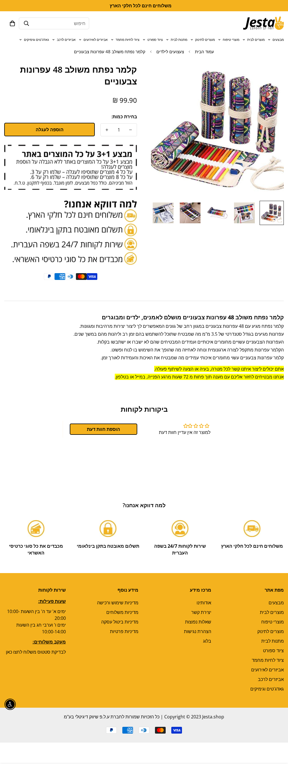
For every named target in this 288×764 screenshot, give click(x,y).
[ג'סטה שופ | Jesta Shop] (263, 23)
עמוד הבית (204, 51)
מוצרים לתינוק (205, 39)
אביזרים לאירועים (96, 39)
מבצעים (278, 39)
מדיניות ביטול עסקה (119, 622)
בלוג (207, 641)
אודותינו (204, 603)
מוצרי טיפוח (231, 39)
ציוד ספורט (155, 39)
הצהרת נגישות (197, 631)
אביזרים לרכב (66, 39)
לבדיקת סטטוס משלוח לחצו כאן (36, 652)
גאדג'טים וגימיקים (36, 39)
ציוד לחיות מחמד (128, 39)
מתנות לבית (179, 39)
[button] (12, 23)
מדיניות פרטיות (124, 631)
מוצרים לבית (256, 39)
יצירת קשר (201, 612)
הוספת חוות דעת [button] (103, 429)
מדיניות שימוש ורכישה (117, 603)
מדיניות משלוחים (122, 612)
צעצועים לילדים (170, 51)
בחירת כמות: (124, 116)
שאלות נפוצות (198, 622)
